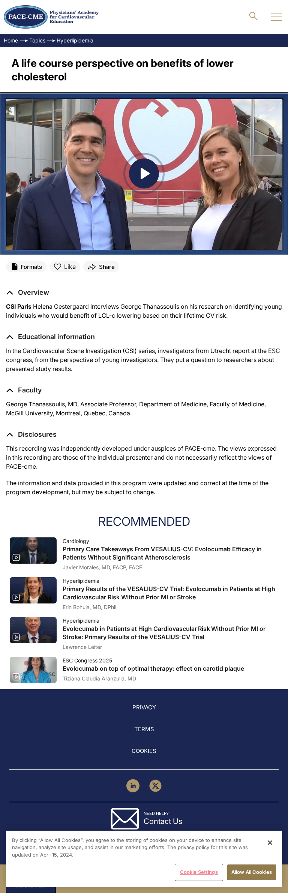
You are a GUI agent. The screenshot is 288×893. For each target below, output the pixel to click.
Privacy (144, 707)
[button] (50, 337)
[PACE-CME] (51, 17)
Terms (144, 729)
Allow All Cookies (251, 872)
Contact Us (163, 821)
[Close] (270, 842)
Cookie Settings (199, 872)
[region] (144, 859)
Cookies (144, 750)
